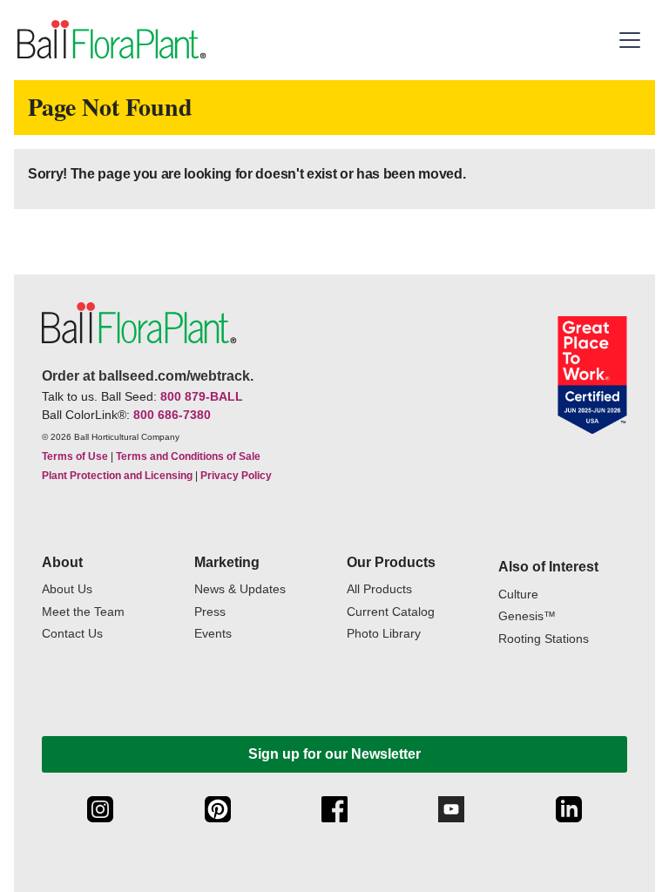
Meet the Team (83, 611)
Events (213, 633)
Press (210, 611)
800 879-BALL (201, 396)
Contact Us (72, 633)
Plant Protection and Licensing (117, 476)
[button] (632, 40)
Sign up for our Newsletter (334, 754)
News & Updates (240, 589)
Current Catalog (391, 611)
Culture (518, 594)
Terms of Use (75, 456)
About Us (67, 589)
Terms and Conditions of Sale (188, 456)
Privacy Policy (236, 476)
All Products (379, 589)
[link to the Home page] (110, 40)
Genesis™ (527, 616)
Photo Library (384, 633)
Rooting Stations (543, 638)
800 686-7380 (172, 415)
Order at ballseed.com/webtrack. (147, 375)
